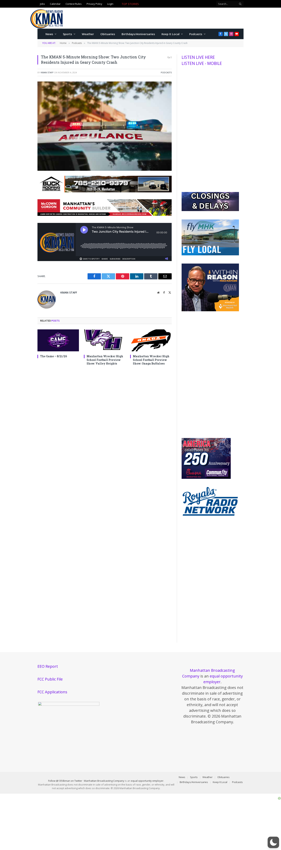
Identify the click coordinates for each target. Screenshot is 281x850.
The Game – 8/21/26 (53, 356)
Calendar (55, 4)
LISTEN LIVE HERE (198, 57)
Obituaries (107, 34)
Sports (67, 34)
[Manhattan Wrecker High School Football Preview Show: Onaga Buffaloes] (151, 340)
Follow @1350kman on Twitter (65, 780)
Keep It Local (170, 34)
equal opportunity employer (147, 780)
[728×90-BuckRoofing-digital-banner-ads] (104, 191)
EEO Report (47, 666)
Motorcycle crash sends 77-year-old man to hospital (173, 4)
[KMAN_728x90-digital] (104, 215)
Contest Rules (74, 4)
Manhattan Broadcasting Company (104, 780)
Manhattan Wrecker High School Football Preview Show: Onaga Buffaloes (151, 359)
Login (110, 4)
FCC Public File (50, 679)
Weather (88, 34)
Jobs (42, 4)
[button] (273, 842)
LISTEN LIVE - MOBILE (202, 63)
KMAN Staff (47, 72)
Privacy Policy (94, 4)
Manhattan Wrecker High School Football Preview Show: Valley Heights (105, 359)
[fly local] (210, 254)
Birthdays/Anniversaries (138, 34)
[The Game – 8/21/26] (58, 340)
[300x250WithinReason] (210, 310)
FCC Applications (52, 691)
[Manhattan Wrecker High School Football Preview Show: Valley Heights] (104, 340)
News (49, 34)
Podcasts (195, 34)
